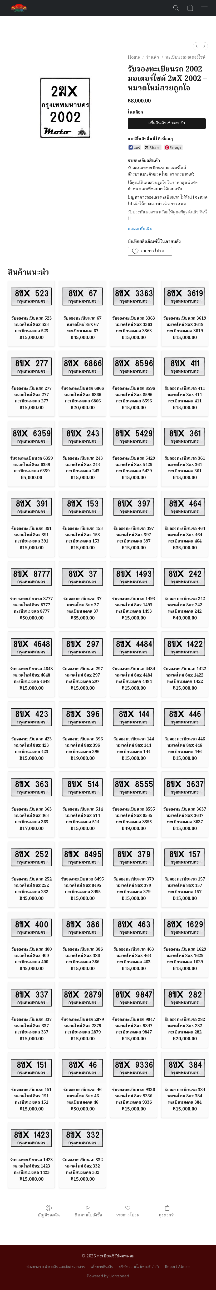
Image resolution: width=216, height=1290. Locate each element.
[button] (19, 8)
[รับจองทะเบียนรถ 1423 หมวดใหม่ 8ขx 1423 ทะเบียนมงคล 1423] (31, 1137)
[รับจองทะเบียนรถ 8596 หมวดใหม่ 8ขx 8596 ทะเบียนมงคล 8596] (133, 366)
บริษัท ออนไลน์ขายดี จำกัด (139, 1266)
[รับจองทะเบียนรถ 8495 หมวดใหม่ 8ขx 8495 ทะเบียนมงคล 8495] (82, 857)
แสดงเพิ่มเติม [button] (140, 229)
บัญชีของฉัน (49, 1215)
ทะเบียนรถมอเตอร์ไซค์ (185, 57)
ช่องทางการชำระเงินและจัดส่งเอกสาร (56, 1266)
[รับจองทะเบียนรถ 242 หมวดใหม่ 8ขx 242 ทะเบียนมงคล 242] (184, 576)
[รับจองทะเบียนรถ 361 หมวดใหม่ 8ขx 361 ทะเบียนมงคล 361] (184, 436)
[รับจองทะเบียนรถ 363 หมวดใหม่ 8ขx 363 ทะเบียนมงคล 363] (31, 787)
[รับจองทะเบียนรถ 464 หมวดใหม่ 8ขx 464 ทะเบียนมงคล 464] (184, 506)
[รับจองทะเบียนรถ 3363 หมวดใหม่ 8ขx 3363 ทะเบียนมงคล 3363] (133, 296)
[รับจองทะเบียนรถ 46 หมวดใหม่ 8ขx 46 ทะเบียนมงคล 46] (82, 1067)
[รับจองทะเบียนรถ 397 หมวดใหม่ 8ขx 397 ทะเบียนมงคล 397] (133, 506)
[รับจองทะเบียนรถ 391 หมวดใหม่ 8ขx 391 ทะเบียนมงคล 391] (31, 506)
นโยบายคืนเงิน (102, 1266)
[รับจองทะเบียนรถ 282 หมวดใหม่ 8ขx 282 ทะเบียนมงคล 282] (184, 997)
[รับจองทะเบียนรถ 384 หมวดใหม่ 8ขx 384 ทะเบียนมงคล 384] (184, 1067)
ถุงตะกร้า (167, 1215)
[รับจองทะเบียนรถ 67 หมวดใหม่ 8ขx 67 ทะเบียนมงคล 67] (82, 296)
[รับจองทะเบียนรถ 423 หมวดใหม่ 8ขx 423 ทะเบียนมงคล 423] (31, 717)
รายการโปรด (128, 1215)
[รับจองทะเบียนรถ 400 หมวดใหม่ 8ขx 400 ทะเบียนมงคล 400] (31, 927)
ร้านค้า (152, 57)
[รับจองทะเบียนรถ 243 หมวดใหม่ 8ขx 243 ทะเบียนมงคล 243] (82, 436)
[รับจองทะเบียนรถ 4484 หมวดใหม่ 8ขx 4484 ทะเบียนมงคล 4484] (133, 647)
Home (134, 57)
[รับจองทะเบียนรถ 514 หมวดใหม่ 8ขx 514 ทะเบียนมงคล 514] (82, 787)
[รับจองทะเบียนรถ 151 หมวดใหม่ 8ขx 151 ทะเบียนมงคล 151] (31, 1067)
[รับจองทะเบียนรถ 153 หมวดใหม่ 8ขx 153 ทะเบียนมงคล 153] (82, 506)
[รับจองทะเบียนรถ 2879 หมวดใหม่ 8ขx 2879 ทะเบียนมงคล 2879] (82, 997)
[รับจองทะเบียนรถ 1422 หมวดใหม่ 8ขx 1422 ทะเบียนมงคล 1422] (184, 647)
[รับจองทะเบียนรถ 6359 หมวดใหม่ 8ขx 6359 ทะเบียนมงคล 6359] (31, 436)
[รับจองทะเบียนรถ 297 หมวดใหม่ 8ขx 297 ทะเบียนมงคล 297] (82, 647)
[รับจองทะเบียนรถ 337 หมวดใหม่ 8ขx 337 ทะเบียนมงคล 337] (31, 997)
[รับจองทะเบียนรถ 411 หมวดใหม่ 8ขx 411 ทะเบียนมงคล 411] (184, 366)
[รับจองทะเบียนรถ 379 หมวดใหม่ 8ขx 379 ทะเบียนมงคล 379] (133, 857)
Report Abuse (177, 1266)
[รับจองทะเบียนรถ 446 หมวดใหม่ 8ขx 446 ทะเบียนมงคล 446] (184, 717)
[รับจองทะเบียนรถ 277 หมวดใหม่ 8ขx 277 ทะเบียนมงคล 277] (31, 366)
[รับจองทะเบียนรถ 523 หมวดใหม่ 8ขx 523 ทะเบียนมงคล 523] (31, 296)
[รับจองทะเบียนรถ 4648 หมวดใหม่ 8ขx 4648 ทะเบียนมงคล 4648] (31, 647)
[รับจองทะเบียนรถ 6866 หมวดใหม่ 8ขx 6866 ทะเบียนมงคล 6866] (82, 366)
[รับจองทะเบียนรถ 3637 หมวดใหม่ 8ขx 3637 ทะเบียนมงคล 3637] (184, 787)
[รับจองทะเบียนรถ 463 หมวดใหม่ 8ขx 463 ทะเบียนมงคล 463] (133, 927)
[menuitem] (196, 46)
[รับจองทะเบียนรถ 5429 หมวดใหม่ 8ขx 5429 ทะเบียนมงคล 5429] (133, 436)
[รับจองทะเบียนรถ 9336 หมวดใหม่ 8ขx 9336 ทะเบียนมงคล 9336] (133, 1067)
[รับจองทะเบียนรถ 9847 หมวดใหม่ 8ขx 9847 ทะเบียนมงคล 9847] (133, 997)
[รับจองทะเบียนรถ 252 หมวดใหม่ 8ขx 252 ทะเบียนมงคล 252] (31, 857)
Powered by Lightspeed (108, 1276)
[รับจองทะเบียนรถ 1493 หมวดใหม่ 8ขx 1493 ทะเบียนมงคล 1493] (133, 576)
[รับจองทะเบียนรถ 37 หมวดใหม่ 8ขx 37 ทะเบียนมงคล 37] (82, 576)
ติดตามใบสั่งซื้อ (88, 1215)
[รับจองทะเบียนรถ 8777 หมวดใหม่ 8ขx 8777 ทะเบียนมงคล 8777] (31, 576)
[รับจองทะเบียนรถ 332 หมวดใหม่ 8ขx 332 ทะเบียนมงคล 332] (82, 1137)
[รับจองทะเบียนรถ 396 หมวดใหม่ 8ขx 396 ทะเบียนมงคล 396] (82, 717)
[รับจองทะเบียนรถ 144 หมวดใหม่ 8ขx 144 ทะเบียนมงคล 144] (133, 717)
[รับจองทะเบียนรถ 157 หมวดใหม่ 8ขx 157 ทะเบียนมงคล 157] (184, 857)
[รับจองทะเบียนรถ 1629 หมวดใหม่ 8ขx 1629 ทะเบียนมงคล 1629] (184, 927)
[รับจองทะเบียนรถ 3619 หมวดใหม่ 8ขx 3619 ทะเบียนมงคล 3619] (184, 296)
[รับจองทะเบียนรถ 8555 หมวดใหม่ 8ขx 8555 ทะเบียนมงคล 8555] (133, 787)
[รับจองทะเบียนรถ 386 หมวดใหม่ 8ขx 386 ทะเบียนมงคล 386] (82, 927)
